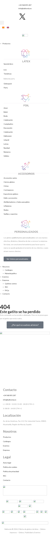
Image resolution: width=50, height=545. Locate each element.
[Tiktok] (3, 17)
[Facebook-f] (29, 17)
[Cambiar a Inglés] (8, 27)
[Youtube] (16, 17)
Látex (26, 61)
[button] (2, 23)
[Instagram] (9, 17)
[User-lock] (35, 17)
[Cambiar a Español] (3, 27)
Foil (26, 105)
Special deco (8, 64)
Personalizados (26, 232)
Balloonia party (9, 79)
